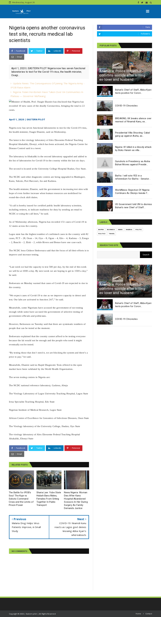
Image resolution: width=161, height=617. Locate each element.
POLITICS (101, 234)
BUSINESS (111, 229)
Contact (148, 613)
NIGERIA (129, 229)
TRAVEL (112, 234)
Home (138, 613)
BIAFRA (101, 229)
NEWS (120, 229)
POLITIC (139, 229)
